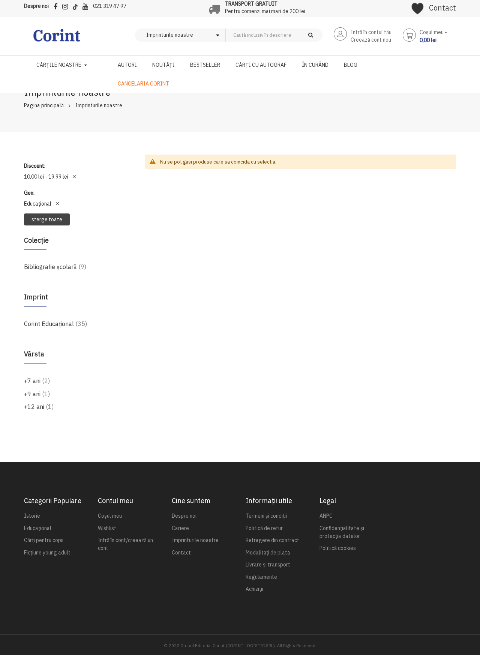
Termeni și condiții (266, 515)
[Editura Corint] (57, 39)
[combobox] (286, 35)
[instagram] (67, 5)
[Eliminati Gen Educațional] (57, 203)
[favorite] (417, 6)
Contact (442, 8)
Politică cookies (338, 548)
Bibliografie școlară (55, 266)
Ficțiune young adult (47, 552)
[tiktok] (77, 5)
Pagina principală (44, 105)
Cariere (180, 528)
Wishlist (107, 528)
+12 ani (39, 406)
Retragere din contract (272, 540)
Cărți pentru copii (43, 540)
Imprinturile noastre (195, 540)
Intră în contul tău (371, 32)
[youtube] (87, 5)
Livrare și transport (268, 564)
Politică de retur (264, 528)
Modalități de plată (268, 552)
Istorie (32, 515)
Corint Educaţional (55, 324)
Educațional (37, 528)
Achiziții (254, 589)
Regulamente (261, 577)
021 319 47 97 (109, 6)
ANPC (326, 515)
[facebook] (57, 5)
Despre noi (36, 6)
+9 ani (37, 394)
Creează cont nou (371, 39)
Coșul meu (110, 515)
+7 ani (37, 381)
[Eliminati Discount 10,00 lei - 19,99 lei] (74, 176)
